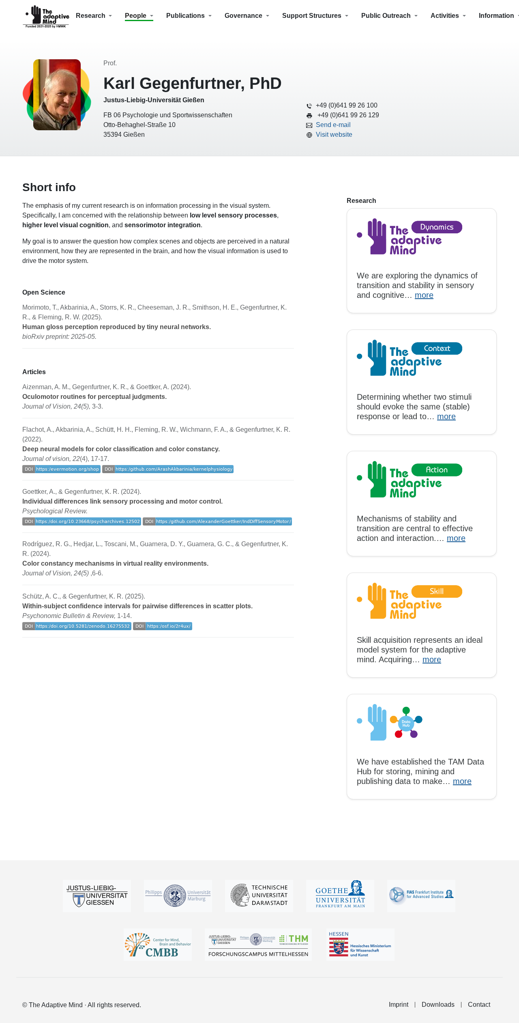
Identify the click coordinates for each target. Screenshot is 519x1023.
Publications (185, 15)
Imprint (398, 1005)
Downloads (438, 1005)
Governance (243, 15)
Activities (445, 15)
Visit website (334, 134)
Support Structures (311, 15)
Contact (479, 1005)
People (135, 15)
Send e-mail (333, 124)
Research (90, 15)
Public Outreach (386, 15)
